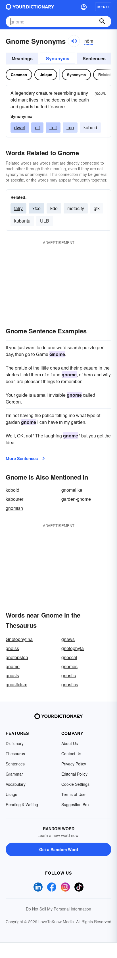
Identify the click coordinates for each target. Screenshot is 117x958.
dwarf (19, 127)
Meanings (22, 58)
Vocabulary (16, 784)
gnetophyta (72, 648)
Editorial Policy (74, 774)
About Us (69, 743)
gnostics (69, 684)
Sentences (94, 58)
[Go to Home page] (30, 6)
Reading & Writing (22, 804)
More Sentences (22, 458)
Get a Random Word (58, 849)
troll (53, 127)
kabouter (14, 499)
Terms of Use (73, 794)
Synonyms (57, 58)
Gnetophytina (19, 639)
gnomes (69, 666)
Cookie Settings (75, 784)
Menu (103, 6)
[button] (83, 7)
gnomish (14, 508)
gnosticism (16, 684)
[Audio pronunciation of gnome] (74, 41)
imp (70, 127)
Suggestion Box (75, 804)
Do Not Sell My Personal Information (58, 909)
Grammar (14, 774)
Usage (11, 794)
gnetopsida (17, 657)
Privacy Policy (73, 764)
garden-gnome (76, 499)
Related (104, 74)
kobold (12, 490)
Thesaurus (15, 753)
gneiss (12, 648)
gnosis (12, 675)
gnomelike (71, 490)
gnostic (68, 675)
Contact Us (71, 753)
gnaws (68, 639)
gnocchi (69, 657)
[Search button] (102, 21)
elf (37, 127)
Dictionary (15, 743)
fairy (18, 208)
